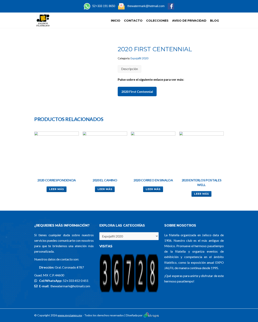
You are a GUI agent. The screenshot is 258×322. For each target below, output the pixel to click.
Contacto (133, 20)
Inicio (115, 20)
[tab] (129, 69)
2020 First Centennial (137, 91)
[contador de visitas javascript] (129, 292)
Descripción (129, 69)
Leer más (56, 189)
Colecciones (157, 20)
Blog (214, 20)
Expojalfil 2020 (139, 58)
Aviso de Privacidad (189, 20)
